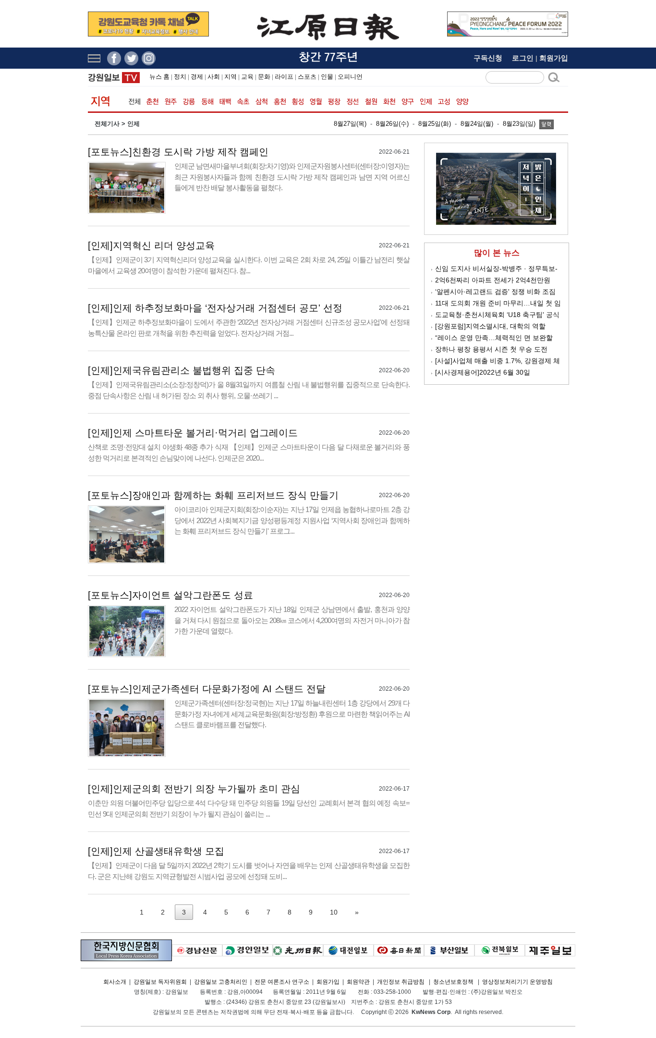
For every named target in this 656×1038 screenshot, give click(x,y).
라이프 (284, 76)
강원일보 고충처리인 (220, 981)
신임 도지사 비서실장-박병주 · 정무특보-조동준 (496, 269)
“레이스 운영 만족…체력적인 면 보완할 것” (494, 338)
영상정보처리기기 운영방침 (517, 981)
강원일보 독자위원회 (160, 981)
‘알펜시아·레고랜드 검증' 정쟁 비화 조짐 (495, 291)
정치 (180, 76)
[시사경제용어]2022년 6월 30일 (482, 372)
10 (334, 912)
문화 (264, 76)
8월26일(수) (392, 123)
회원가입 (553, 58)
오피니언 (350, 76)
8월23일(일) (519, 123)
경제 (197, 76)
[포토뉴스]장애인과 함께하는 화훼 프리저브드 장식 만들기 (213, 495)
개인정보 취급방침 (401, 981)
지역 (230, 76)
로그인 (523, 58)
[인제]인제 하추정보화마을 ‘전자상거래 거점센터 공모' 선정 (215, 308)
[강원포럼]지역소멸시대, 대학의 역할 (490, 326)
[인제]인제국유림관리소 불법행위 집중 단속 (181, 370)
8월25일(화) (434, 123)
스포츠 (307, 76)
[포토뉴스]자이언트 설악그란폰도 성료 (170, 595)
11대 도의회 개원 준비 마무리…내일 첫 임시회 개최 (498, 303)
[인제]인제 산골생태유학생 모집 (156, 851)
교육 (247, 76)
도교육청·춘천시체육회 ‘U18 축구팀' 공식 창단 (497, 315)
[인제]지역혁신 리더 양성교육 (151, 245)
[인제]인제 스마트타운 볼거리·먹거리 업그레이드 (193, 432)
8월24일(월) (477, 123)
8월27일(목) (350, 123)
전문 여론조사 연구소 (282, 981)
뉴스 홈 (159, 76)
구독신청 (488, 58)
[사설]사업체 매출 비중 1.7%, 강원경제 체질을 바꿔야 (497, 361)
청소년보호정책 (453, 981)
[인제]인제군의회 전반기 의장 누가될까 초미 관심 (194, 788)
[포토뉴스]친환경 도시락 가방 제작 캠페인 (178, 152)
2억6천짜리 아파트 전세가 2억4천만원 (492, 280)
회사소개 (114, 981)
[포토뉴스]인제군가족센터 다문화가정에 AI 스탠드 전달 (207, 689)
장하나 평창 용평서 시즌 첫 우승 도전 (491, 349)
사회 (213, 76)
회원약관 (358, 981)
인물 (327, 76)
